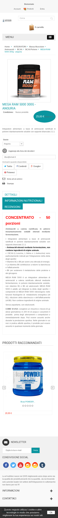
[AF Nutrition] (7, 22)
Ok (51, 512)
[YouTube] (20, 465)
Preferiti (30, 9)
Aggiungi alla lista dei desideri (21, 151)
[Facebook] (6, 465)
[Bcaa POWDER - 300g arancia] (27, 376)
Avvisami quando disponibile (14, 162)
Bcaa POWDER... (28, 402)
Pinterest (10, 172)
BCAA (19, 49)
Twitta (9, 166)
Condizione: (8, 112)
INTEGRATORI (20, 47)
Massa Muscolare (36, 47)
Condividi (22, 166)
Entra (42, 9)
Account (17, 9)
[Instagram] (28, 465)
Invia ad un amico (14, 179)
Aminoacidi (9, 49)
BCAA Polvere (31, 49)
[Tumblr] (42, 465)
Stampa (10, 184)
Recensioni (12, 206)
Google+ (37, 166)
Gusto (6, 140)
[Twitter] (13, 465)
